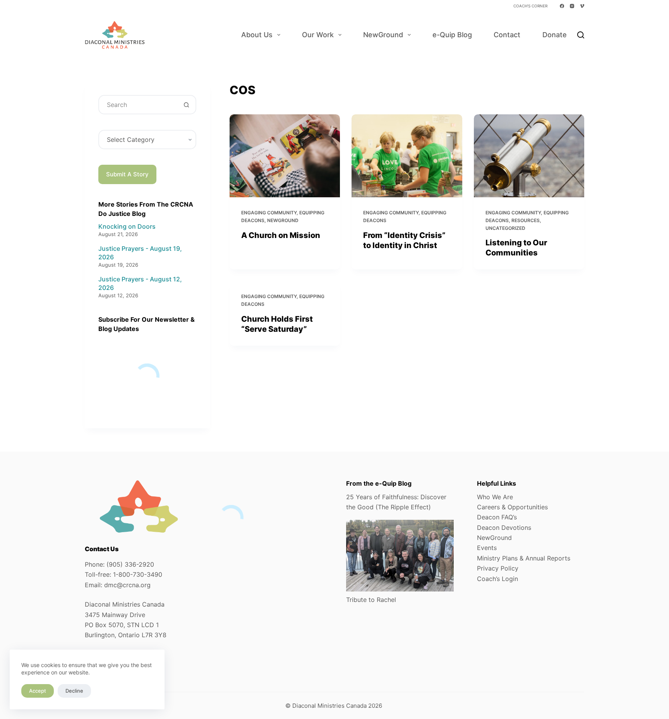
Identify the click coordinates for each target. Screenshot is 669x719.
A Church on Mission (280, 235)
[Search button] (187, 105)
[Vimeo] (582, 6)
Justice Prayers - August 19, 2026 (140, 253)
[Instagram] (572, 6)
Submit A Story (127, 174)
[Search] (580, 34)
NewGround (383, 35)
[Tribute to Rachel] (400, 555)
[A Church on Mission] (285, 155)
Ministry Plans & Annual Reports (523, 558)
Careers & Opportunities (512, 507)
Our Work (318, 35)
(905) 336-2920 (130, 564)
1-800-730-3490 (137, 574)
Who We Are (495, 497)
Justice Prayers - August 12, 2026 (140, 283)
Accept (37, 691)
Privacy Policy (497, 568)
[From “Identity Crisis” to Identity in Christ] (407, 155)
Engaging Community (269, 213)
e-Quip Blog (452, 35)
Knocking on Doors (127, 226)
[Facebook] (562, 6)
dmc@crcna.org (127, 585)
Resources (525, 220)
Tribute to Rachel (371, 599)
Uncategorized (505, 228)
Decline (74, 691)
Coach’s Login (497, 579)
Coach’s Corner (530, 5)
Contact (507, 35)
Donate (554, 35)
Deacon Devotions (504, 527)
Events (487, 548)
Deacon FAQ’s (497, 517)
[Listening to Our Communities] (529, 155)
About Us (257, 35)
